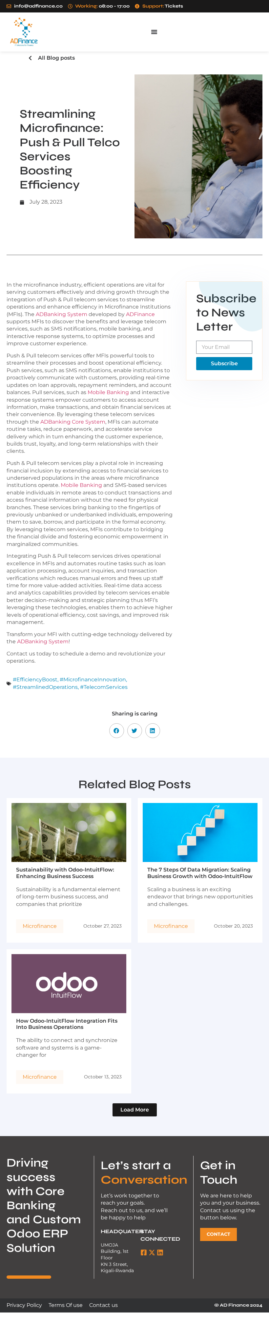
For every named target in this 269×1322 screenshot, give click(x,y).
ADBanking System (61, 314)
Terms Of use (66, 1305)
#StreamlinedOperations (45, 687)
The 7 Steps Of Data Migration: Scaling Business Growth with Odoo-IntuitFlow (200, 873)
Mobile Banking (108, 392)
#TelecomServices (104, 687)
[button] (116, 730)
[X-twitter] (152, 1252)
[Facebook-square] (143, 1252)
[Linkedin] (160, 1252)
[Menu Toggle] (154, 32)
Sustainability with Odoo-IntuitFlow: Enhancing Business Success (65, 873)
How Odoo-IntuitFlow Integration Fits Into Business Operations (66, 1024)
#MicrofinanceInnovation (93, 679)
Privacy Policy (24, 1305)
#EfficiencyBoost (35, 679)
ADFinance (140, 314)
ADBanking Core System (72, 422)
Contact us (103, 1305)
